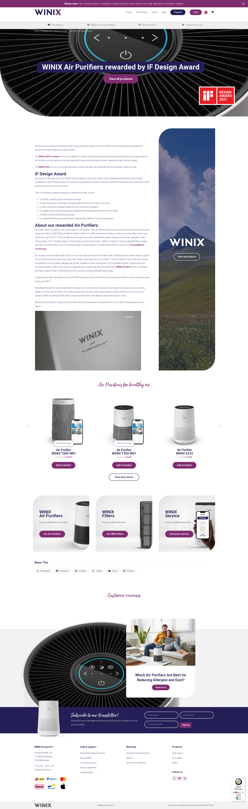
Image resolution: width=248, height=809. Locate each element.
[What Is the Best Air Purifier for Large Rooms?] (160, 642)
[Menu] (243, 778)
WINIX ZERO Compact (49, 156)
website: (91, 193)
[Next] (219, 426)
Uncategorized (46, 31)
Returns (129, 758)
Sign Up (185, 725)
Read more (161, 687)
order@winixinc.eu (42, 770)
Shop (195, 12)
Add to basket (80, 465)
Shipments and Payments (137, 753)
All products (177, 753)
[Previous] (28, 426)
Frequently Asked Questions (92, 753)
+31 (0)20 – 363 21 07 (44, 766)
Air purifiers (177, 758)
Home (36, 31)
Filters (175, 763)
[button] (209, 12)
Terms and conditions (136, 763)
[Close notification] (243, 3)
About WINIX (86, 758)
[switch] (238, 798)
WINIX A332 (44, 167)
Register (178, 12)
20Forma (111, 805)
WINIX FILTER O (124, 267)
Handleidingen (86, 772)
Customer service (88, 763)
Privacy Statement (88, 767)
